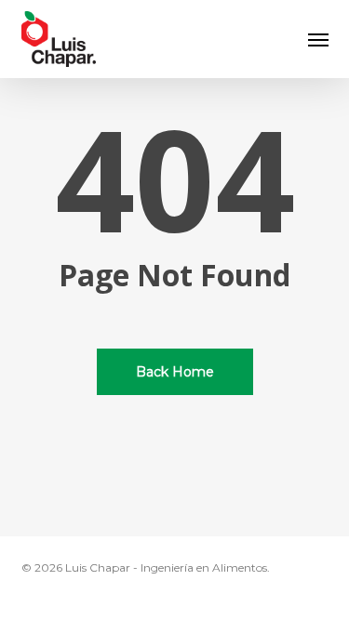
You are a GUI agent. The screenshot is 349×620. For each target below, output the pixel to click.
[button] (318, 39)
